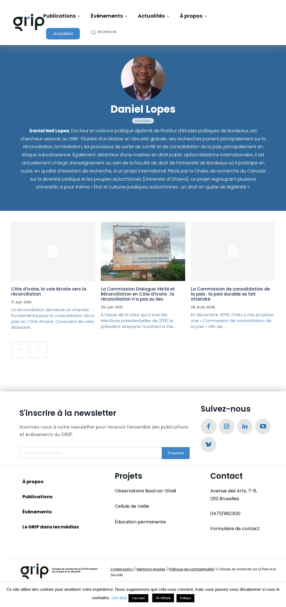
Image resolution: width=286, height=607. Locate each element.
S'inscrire (176, 452)
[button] (106, 32)
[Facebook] (208, 426)
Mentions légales (151, 569)
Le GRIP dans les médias (50, 527)
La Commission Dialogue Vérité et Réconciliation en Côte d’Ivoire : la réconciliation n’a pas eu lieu (138, 294)
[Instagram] (226, 426)
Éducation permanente (140, 522)
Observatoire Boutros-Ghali (145, 491)
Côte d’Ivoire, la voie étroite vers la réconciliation (48, 291)
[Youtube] (263, 426)
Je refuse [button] (163, 598)
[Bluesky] (208, 444)
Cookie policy (121, 569)
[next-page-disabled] (38, 349)
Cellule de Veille (132, 506)
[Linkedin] (244, 426)
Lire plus (119, 597)
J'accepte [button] (138, 598)
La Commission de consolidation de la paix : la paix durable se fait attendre (230, 294)
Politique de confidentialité (191, 569)
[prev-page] (19, 349)
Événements (37, 512)
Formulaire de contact (235, 528)
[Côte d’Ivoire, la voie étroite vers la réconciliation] (53, 251)
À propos (32, 481)
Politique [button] (185, 598)
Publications (37, 496)
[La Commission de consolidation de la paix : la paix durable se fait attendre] (233, 251)
